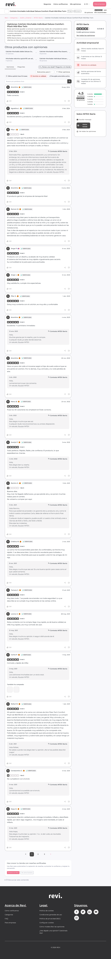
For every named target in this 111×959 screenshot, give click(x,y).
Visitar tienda (84, 125)
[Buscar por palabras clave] (69, 81)
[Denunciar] (69, 101)
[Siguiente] (51, 854)
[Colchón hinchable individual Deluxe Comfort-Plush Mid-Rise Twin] (16, 689)
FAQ (6, 919)
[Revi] (11, 4)
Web (70, 11)
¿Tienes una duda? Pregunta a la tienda (56, 67)
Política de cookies (46, 911)
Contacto (78, 11)
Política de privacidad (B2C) (49, 919)
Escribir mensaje (85, 119)
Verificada (27, 87)
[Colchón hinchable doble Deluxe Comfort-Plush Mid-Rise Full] (10, 689)
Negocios (47, 4)
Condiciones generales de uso (50, 915)
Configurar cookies (46, 923)
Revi (6, 18)
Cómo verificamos (60, 4)
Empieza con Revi (13, 872)
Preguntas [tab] (21, 67)
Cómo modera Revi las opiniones (51, 927)
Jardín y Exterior (26, 18)
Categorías (14, 18)
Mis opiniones (75, 4)
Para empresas (99, 4)
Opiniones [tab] (10, 67)
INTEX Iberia (38, 18)
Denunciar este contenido (18, 880)
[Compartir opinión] (65, 101)
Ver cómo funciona (27, 872)
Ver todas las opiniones (86, 35)
